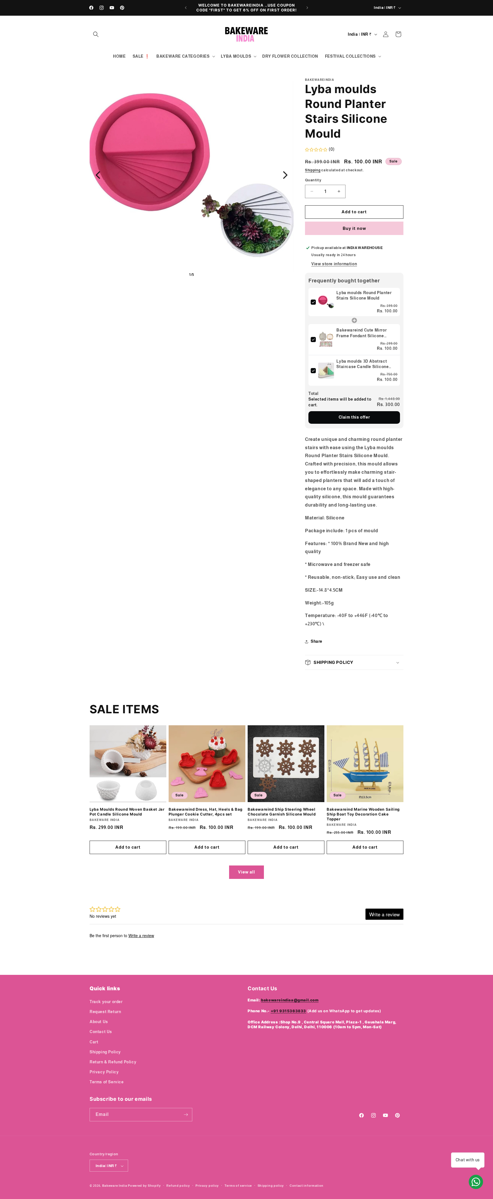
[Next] (285, 175)
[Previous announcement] (185, 7)
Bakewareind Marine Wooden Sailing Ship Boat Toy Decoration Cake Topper (363, 814)
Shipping (313, 170)
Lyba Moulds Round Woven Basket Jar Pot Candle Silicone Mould (127, 811)
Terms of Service (107, 1082)
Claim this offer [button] (354, 417)
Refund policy (178, 1185)
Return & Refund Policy (113, 1061)
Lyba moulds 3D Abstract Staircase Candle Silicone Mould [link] (362, 364)
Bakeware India (114, 1186)
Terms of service (238, 1185)
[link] (326, 302)
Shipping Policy (105, 1051)
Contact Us (101, 1031)
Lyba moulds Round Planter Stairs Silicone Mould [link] (363, 295)
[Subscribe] (185, 1114)
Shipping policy (271, 1185)
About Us (99, 1021)
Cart (94, 1041)
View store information (334, 264)
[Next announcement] (307, 7)
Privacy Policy (104, 1071)
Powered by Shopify (144, 1186)
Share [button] (316, 641)
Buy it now (354, 228)
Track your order (106, 1001)
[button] (96, 34)
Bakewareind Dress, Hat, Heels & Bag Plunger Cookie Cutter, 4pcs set (206, 811)
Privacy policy (207, 1185)
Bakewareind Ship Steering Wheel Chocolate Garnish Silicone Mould (282, 811)
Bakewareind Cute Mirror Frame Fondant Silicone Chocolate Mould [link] (361, 333)
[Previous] (98, 175)
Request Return (105, 1011)
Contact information (307, 1185)
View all (246, 871)
